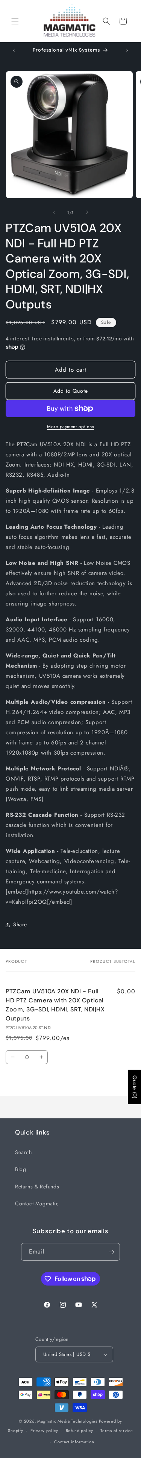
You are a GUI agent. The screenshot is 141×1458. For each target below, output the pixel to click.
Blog (20, 1169)
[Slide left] (54, 212)
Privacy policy (44, 1430)
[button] (15, 21)
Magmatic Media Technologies (67, 1421)
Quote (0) (134, 1086)
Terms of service (116, 1430)
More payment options (70, 426)
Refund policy (79, 1430)
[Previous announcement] (14, 50)
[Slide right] (87, 212)
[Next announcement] (127, 50)
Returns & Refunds (37, 1186)
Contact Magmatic (37, 1203)
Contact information (74, 1442)
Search (23, 1152)
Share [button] (20, 924)
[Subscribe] (111, 1252)
